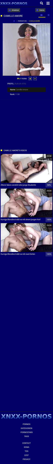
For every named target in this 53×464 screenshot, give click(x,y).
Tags (26, 436)
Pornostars (22, 21)
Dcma (26, 447)
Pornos (26, 424)
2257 (26, 455)
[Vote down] (35, 78)
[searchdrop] (42, 3)
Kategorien (26, 428)
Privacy (26, 459)
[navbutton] (48, 3)
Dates (41, 10)
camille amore (34, 21)
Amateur (15, 10)
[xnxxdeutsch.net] (14, 3)
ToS (26, 451)
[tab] (41, 15)
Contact (26, 443)
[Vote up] (30, 78)
